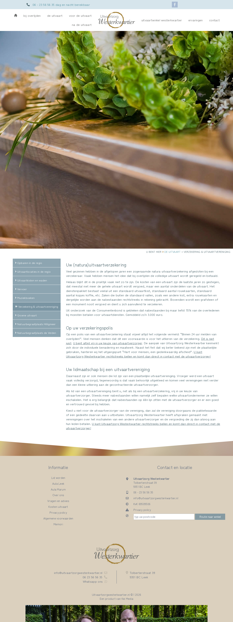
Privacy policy (58, 512)
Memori (58, 524)
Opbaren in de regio (29, 263)
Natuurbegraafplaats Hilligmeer (36, 324)
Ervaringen (195, 20)
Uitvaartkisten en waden (32, 280)
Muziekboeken (26, 298)
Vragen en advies (58, 501)
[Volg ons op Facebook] (175, 4)
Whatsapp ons (93, 581)
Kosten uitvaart (58, 507)
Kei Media (127, 599)
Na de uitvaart (82, 24)
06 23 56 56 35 (92, 577)
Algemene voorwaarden (58, 518)
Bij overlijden (32, 15)
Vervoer (22, 289)
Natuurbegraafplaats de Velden (36, 333)
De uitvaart (54, 15)
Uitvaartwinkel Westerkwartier (161, 20)
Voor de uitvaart (80, 15)
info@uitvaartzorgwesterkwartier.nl (155, 498)
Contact (214, 20)
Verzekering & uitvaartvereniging (38, 306)
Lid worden (58, 478)
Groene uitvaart (27, 315)
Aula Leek (58, 483)
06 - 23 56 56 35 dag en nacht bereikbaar (61, 4)
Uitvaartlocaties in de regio (34, 271)
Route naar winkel (210, 517)
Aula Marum (58, 489)
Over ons (58, 495)
